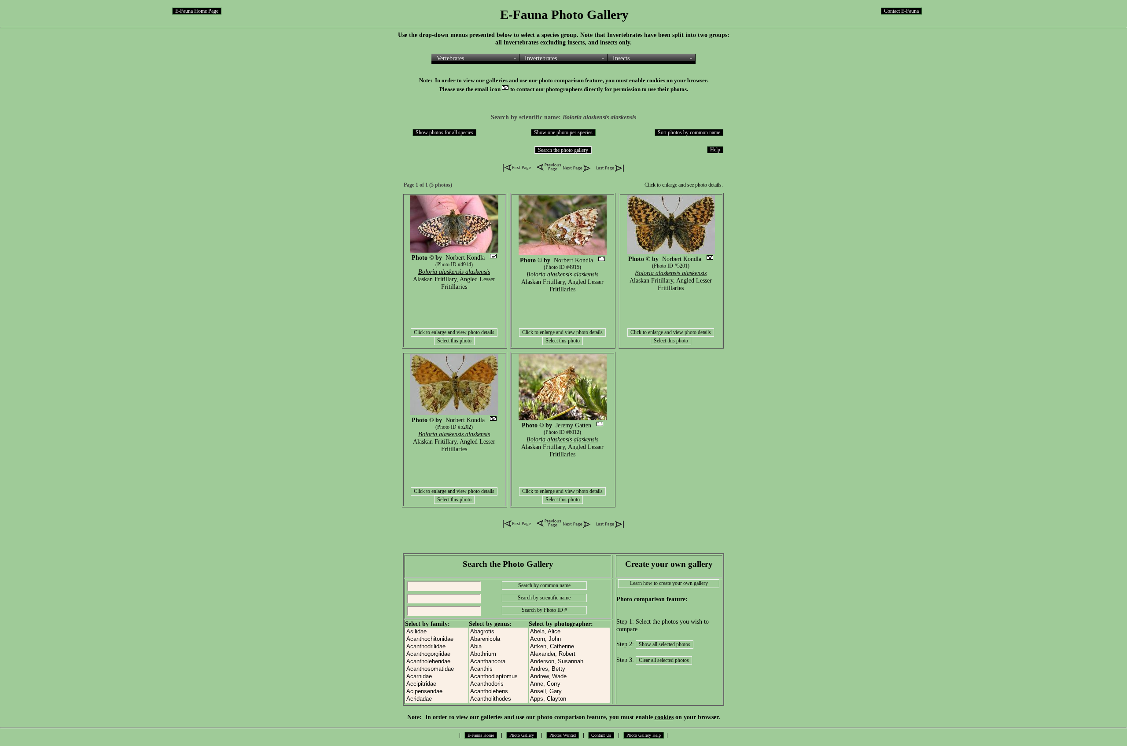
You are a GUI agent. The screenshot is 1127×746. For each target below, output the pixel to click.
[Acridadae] (436, 699)
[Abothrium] (498, 654)
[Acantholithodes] (498, 699)
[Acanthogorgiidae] (436, 654)
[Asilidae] (436, 632)
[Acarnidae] (436, 676)
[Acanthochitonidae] (436, 639)
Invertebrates (541, 58)
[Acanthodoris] (498, 684)
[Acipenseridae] (436, 691)
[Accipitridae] (436, 684)
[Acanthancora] (498, 661)
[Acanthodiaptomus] (498, 676)
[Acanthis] (498, 669)
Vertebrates (450, 58)
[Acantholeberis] (498, 691)
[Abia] (498, 646)
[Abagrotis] (498, 632)
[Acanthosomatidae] (436, 669)
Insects (621, 58)
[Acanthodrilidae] (436, 646)
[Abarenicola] (498, 639)
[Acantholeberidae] (436, 661)
